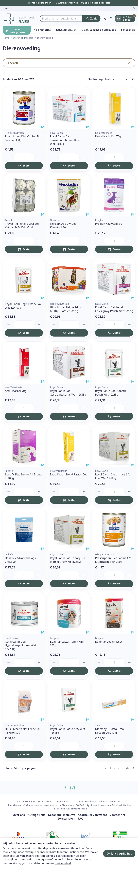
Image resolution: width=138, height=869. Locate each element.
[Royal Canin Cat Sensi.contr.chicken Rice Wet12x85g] (69, 108)
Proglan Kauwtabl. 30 (108, 224)
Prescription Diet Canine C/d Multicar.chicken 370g (113, 560)
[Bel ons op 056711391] (105, 18)
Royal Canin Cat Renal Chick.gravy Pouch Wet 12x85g (114, 309)
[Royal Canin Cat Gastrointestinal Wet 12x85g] (69, 363)
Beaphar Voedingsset (108, 641)
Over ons (19, 815)
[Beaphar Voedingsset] (114, 613)
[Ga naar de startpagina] (19, 18)
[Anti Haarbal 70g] (24, 363)
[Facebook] (65, 787)
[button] (69, 62)
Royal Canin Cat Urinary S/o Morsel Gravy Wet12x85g (67, 560)
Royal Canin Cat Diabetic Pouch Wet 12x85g (110, 392)
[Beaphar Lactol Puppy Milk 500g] (69, 613)
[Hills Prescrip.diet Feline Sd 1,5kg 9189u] (24, 701)
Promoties (44, 29)
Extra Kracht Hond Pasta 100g (68, 474)
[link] (105, 768)
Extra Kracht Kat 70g (108, 136)
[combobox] (61, 18)
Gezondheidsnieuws (61, 815)
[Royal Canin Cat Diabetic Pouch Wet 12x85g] (114, 363)
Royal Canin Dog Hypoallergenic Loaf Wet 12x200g (20, 645)
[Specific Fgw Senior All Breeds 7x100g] (24, 446)
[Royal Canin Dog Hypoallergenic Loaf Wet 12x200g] (24, 613)
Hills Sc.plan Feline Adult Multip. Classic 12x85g (65, 309)
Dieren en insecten (23, 37)
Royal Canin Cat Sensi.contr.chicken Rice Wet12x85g (64, 140)
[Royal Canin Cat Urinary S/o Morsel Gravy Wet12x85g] (69, 530)
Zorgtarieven (66, 818)
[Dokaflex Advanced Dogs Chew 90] (24, 530)
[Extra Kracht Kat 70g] (114, 108)
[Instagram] (72, 787)
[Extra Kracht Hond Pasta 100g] (69, 446)
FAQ (80, 818)
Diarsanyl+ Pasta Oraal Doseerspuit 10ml (110, 730)
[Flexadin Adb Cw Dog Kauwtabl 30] (69, 195)
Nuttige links (36, 815)
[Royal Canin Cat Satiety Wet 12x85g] (69, 701)
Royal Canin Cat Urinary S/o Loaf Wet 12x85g (112, 476)
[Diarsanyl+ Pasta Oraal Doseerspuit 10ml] (114, 701)
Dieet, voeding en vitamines (99, 29)
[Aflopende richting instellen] (133, 79)
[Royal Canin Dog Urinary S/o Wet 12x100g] (24, 279)
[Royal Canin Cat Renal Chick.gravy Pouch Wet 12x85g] (114, 279)
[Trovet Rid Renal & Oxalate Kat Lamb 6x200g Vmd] (24, 195)
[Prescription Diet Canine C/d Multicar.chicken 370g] (114, 530)
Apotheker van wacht (92, 815)
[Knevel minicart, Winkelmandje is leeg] (118, 18)
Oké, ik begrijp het (119, 853)
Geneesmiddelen (66, 29)
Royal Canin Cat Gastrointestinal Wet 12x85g (68, 392)
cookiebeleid (63, 863)
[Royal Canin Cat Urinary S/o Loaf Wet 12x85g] (114, 446)
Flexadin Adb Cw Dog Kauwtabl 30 (63, 225)
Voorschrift (117, 815)
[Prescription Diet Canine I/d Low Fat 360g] (24, 108)
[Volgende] (133, 768)
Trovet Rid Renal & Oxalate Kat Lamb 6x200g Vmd (22, 225)
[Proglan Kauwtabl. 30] (114, 195)
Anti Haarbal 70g (15, 391)
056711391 (116, 801)
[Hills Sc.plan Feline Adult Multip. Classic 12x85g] (69, 279)
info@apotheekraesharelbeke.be (39, 805)
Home (6, 37)
